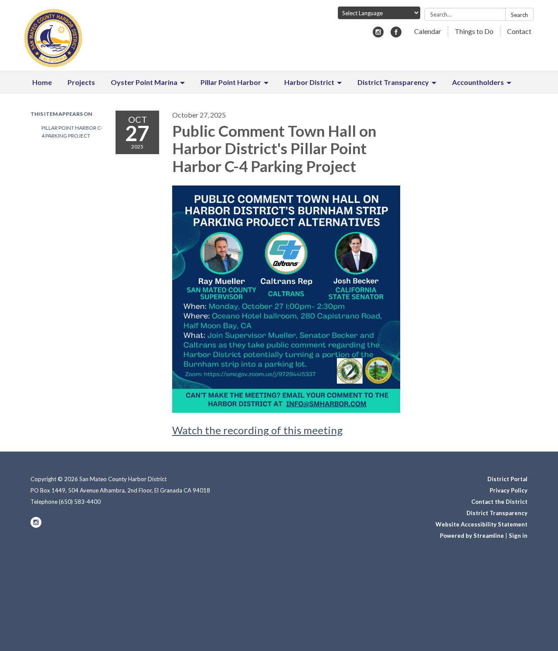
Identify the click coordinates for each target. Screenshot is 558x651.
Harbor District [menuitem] (309, 82)
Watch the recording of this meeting (257, 430)
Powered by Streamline (472, 535)
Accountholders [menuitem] (478, 82)
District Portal (507, 479)
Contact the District (499, 501)
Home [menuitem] (42, 82)
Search (519, 14)
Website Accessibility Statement (481, 524)
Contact (519, 31)
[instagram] (378, 34)
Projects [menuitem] (81, 82)
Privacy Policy (508, 490)
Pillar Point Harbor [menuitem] (231, 82)
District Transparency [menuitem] (393, 82)
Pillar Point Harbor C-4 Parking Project (71, 132)
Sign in (518, 535)
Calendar (427, 31)
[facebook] (396, 34)
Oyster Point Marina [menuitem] (144, 82)
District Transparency (496, 512)
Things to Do (474, 31)
